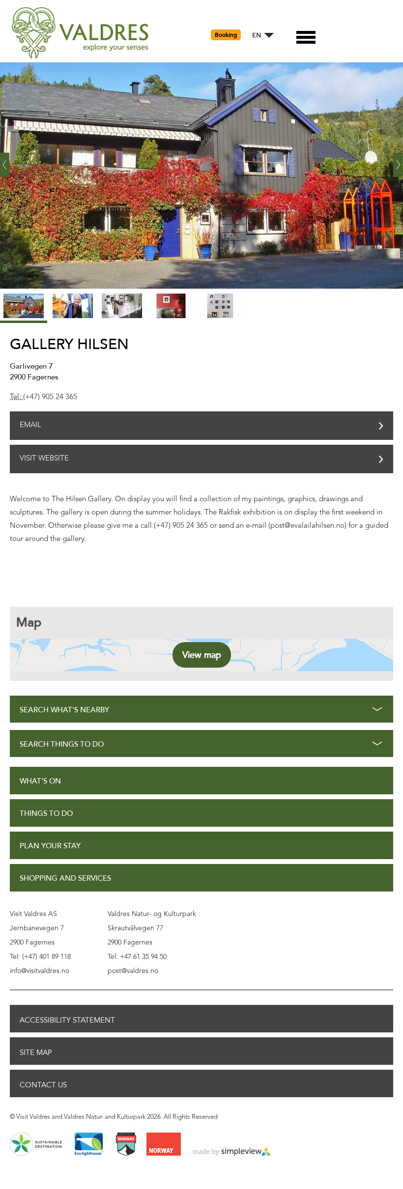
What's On (40, 781)
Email (30, 425)
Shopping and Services (65, 878)
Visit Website (44, 458)
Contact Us (43, 1085)
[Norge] (163, 1145)
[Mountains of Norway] (126, 1145)
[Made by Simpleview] (232, 1152)
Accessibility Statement (67, 1020)
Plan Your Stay (50, 846)
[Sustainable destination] (36, 1145)
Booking (226, 34)
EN (256, 35)
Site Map (36, 1052)
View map (201, 654)
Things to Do (46, 813)
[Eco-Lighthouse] (89, 1145)
